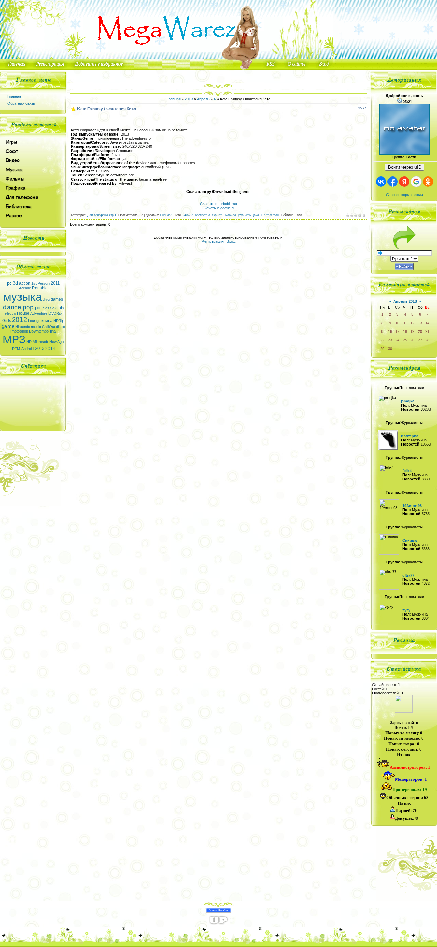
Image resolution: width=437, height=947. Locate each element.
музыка (22, 297)
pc (9, 283)
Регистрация (213, 241)
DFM (16, 349)
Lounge (34, 321)
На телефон (270, 215)
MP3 (14, 339)
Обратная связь (21, 103)
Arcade (25, 288)
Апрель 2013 (405, 301)
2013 (39, 348)
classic (48, 308)
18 (405, 331)
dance (12, 307)
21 (427, 331)
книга (46, 320)
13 (420, 323)
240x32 (188, 215)
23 (390, 340)
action (24, 283)
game (8, 326)
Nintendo (22, 327)
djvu (46, 299)
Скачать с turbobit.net (218, 204)
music (36, 327)
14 (427, 323)
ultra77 (408, 575)
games (57, 299)
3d (15, 283)
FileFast (166, 215)
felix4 (407, 471)
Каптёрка (409, 436)
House (23, 313)
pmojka (407, 401)
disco (60, 327)
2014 (50, 348)
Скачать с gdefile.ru (218, 208)
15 (382, 331)
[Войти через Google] (416, 181)
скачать (217, 215)
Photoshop (19, 331)
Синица (409, 540)
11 (405, 323)
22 (382, 340)
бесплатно (202, 215)
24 (397, 340)
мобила (230, 215)
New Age (56, 342)
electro (10, 313)
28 (427, 340)
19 (412, 331)
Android (27, 349)
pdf (38, 307)
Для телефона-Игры (101, 215)
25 (405, 340)
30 (390, 349)
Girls (6, 320)
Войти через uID (404, 167)
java (256, 215)
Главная (14, 96)
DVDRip (55, 313)
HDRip (58, 321)
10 (397, 323)
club (59, 307)
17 (397, 331)
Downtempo (39, 331)
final (53, 331)
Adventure (38, 313)
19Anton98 (412, 506)
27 (420, 340)
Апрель (203, 99)
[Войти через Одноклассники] (428, 181)
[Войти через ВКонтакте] (381, 181)
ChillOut (48, 327)
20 (420, 331)
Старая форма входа (404, 195)
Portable (40, 288)
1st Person (40, 283)
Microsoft (40, 342)
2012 (19, 319)
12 (412, 323)
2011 (55, 283)
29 (382, 349)
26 (412, 340)
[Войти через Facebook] (392, 181)
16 (390, 331)
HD (29, 342)
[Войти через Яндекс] (404, 181)
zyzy (406, 610)
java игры (244, 215)
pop (28, 307)
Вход (231, 241)
